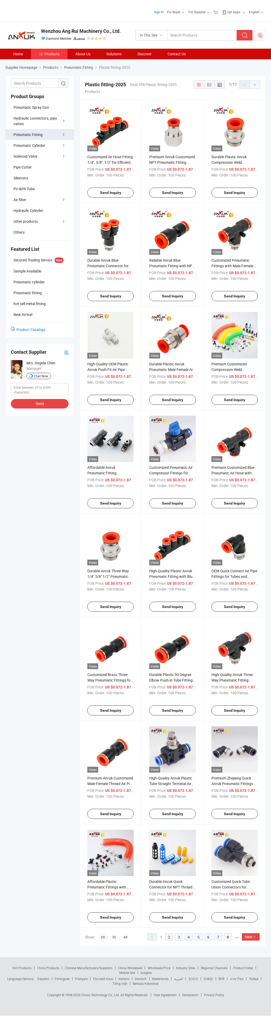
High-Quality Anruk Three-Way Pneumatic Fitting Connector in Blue (232, 680)
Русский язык (103, 979)
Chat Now (41, 376)
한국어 (193, 979)
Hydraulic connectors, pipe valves (35, 121)
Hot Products (21, 968)
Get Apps (234, 12)
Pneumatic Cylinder (29, 145)
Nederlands (160, 979)
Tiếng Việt (119, 983)
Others (19, 232)
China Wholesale (130, 968)
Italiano (124, 979)
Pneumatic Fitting (28, 134)
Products (52, 53)
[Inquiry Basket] (216, 12)
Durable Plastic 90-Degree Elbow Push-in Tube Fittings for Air (172, 680)
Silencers (20, 177)
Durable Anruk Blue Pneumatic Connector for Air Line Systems (108, 266)
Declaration (190, 995)
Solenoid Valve (25, 156)
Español (43, 979)
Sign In (159, 12)
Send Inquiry (110, 192)
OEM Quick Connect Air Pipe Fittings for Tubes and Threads (234, 576)
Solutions (114, 53)
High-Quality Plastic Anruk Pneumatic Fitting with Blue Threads (171, 576)
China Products (48, 968)
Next (248, 936)
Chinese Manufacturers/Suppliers (88, 968)
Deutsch (141, 979)
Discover (145, 53)
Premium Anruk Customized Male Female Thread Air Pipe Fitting (110, 783)
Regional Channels (214, 968)
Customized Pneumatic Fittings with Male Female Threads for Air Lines (232, 266)
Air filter (19, 199)
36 (114, 937)
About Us (83, 53)
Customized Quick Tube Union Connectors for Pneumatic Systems (230, 887)
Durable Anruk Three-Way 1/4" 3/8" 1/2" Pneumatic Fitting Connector (108, 576)
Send (40, 403)
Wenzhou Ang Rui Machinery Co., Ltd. (81, 31)
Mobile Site (127, 972)
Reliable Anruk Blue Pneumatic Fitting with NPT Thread (171, 266)
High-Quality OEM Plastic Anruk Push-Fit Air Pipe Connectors (107, 369)
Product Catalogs (30, 329)
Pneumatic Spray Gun (31, 107)
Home (18, 53)
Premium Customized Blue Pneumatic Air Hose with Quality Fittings (233, 473)
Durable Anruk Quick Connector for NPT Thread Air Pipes (170, 887)
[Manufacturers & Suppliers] (39, 10)
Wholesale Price (159, 968)
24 (103, 937)
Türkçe (253, 979)
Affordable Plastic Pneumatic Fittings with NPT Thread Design (106, 887)
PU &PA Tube (24, 188)
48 (125, 937)
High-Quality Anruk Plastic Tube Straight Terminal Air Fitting (170, 783)
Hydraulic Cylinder (28, 210)
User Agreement (165, 995)
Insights (146, 972)
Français (81, 979)
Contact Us (177, 53)
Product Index (243, 968)
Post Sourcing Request (260, 35)
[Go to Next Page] (255, 85)
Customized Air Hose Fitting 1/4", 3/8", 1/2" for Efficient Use (110, 162)
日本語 (208, 979)
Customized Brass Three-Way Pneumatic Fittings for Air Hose (109, 680)
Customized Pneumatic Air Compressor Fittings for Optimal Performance (171, 473)
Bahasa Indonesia (146, 983)
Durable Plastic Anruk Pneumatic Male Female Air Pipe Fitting (171, 369)
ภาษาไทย (236, 979)
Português (62, 979)
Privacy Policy (214, 995)
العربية (178, 979)
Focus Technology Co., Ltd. (101, 995)
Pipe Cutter (22, 167)
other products (25, 221)
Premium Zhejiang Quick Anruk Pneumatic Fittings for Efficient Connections (232, 783)
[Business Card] (66, 352)
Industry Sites (185, 968)
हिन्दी (221, 979)
